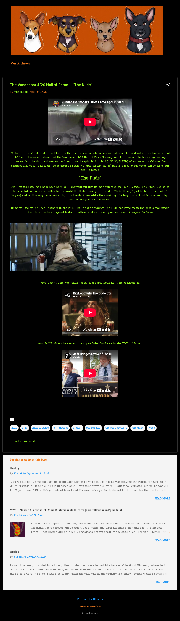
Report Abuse (90, 613)
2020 (14, 428)
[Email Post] (12, 421)
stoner (77, 428)
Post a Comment (24, 441)
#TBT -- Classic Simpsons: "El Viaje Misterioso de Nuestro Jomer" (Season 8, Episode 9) (66, 510)
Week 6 (14, 551)
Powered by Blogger (90, 599)
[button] (168, 85)
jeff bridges (60, 428)
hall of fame (40, 428)
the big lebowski (116, 428)
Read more (162, 499)
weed (151, 428)
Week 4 (14, 468)
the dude (138, 428)
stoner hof (93, 428)
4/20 (24, 428)
